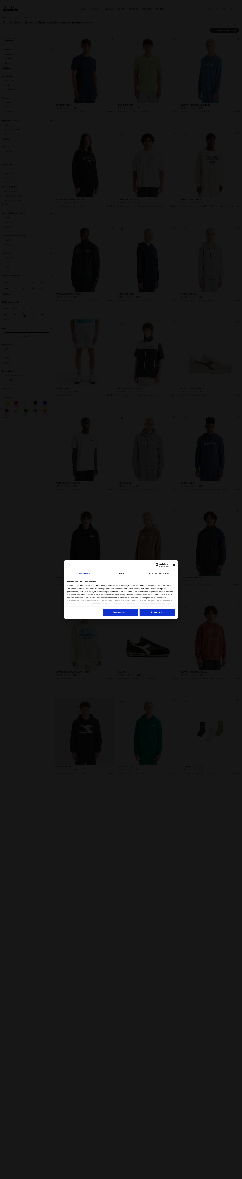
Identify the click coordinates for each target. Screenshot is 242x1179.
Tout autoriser (157, 612)
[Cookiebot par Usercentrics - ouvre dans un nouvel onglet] (157, 565)
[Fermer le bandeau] (174, 565)
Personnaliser (119, 612)
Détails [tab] (121, 573)
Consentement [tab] (83, 573)
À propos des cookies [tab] (159, 573)
